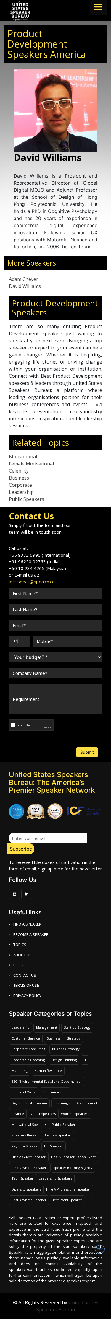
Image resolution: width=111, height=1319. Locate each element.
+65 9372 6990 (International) (39, 555)
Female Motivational (31, 463)
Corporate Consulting (28, 1049)
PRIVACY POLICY (27, 995)
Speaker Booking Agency (72, 1167)
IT (84, 1060)
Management (46, 1027)
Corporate (20, 485)
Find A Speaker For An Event (73, 1156)
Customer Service (26, 1038)
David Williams (25, 286)
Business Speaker (57, 1135)
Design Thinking (64, 1060)
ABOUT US (22, 955)
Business (19, 478)
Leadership (21, 492)
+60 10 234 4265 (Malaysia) (37, 568)
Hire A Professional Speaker (68, 1189)
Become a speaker (31, 934)
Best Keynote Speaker (29, 1200)
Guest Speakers (43, 1113)
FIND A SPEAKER (27, 924)
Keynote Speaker (25, 1146)
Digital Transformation (29, 1103)
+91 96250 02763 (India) (34, 561)
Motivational (23, 456)
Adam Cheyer (23, 279)
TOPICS (19, 944)
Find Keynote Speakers (30, 1167)
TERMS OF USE (26, 985)
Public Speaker (63, 1124)
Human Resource (48, 1070)
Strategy (73, 1038)
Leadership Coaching (28, 1060)
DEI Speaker (53, 1146)
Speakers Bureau (25, 1135)
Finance (18, 1113)
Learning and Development (75, 1103)
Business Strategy (66, 1049)
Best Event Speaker (67, 1200)
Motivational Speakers (29, 1124)
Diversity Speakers (26, 1189)
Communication (55, 1092)
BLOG (18, 965)
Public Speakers (26, 499)
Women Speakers (75, 1113)
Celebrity (19, 471)
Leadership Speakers (55, 1178)
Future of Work (24, 1092)
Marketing (20, 1070)
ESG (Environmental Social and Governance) (46, 1081)
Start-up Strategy (77, 1027)
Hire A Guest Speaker (29, 1156)
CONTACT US (24, 975)
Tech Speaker (22, 1178)
